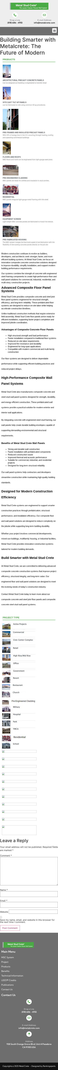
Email (3, 901)
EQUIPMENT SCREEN (12, 219)
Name (4, 890)
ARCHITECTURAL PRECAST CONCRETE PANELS (23, 80)
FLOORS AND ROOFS (12, 157)
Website (4, 912)
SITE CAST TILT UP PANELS (14, 102)
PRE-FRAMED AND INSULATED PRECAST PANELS (24, 132)
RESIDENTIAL (8, 197)
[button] (54, 30)
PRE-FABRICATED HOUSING (15, 240)
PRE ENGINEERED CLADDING (15, 178)
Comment (6, 855)
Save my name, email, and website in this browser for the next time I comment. (27, 921)
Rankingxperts (49, 1066)
